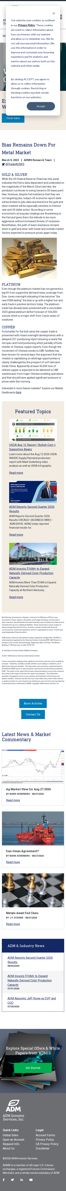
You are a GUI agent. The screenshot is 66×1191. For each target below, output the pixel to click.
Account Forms (45, 1135)
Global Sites (10, 1135)
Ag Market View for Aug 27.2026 (28, 789)
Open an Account (13, 1139)
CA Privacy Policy (47, 1144)
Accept (41, 106)
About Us (8, 1148)
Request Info (11, 1144)
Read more (16, 473)
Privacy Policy (45, 1139)
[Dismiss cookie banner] (53, 13)
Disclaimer (43, 1148)
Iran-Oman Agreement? (22, 851)
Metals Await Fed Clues (22, 913)
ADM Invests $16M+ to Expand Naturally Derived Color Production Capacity (31, 573)
